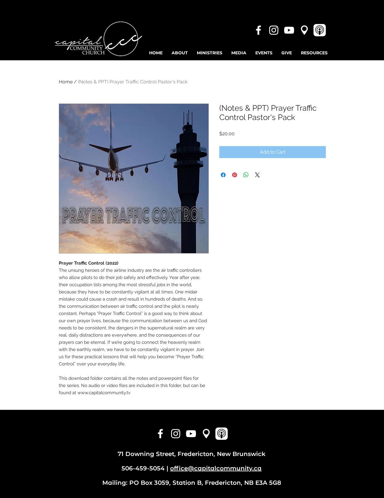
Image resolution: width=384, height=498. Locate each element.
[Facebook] (258, 30)
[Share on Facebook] (223, 174)
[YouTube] (289, 30)
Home (66, 82)
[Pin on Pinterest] (234, 174)
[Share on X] (257, 174)
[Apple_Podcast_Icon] (320, 30)
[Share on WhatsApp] (246, 174)
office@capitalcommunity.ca (216, 468)
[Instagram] (274, 30)
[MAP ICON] (304, 30)
